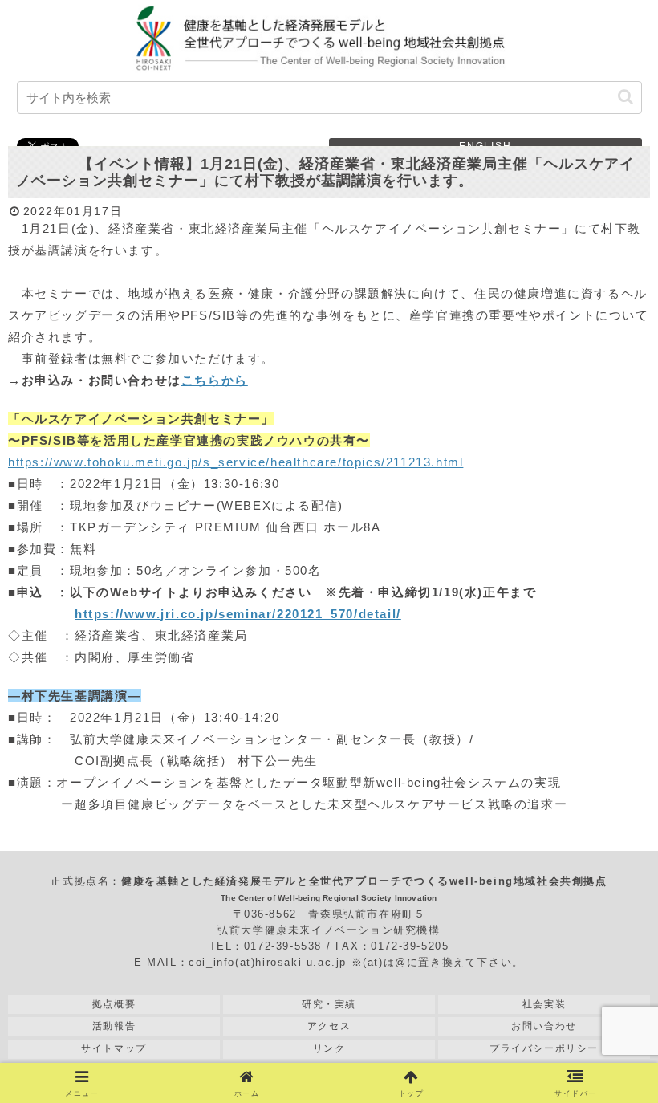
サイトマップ (114, 1048)
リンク (329, 1048)
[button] (625, 97)
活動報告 (114, 1026)
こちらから (214, 380)
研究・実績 (329, 1004)
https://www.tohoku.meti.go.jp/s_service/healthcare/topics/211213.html (235, 462)
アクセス (329, 1026)
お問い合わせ (544, 1026)
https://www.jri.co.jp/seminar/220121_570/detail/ (238, 614)
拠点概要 (114, 1004)
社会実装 (544, 1004)
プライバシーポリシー (544, 1048)
